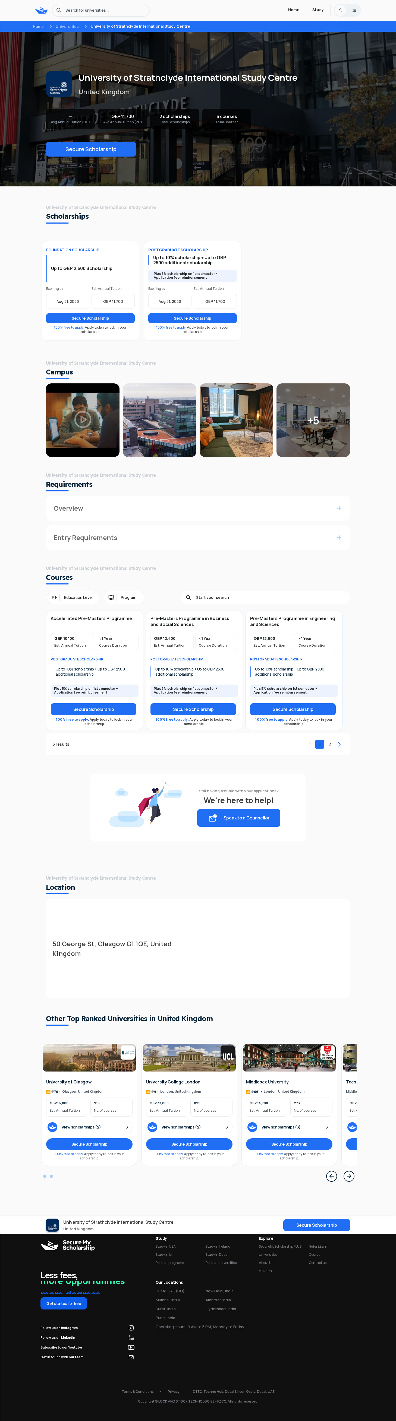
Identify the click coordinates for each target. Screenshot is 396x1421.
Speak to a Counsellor (246, 818)
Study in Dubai (217, 1254)
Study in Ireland (218, 1246)
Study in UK (164, 1254)
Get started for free (63, 1303)
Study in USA (166, 1246)
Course (314, 1254)
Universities (67, 26)
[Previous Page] (331, 1176)
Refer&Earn (318, 1246)
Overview (68, 508)
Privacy (174, 1391)
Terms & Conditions (138, 1391)
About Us (266, 1262)
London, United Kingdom (180, 1091)
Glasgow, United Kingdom (83, 1091)
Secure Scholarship (91, 149)
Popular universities (221, 1262)
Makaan (265, 1271)
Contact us (317, 1262)
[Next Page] (349, 1176)
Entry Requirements (85, 537)
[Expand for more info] (339, 508)
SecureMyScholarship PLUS (280, 1246)
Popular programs (170, 1262)
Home (38, 26)
